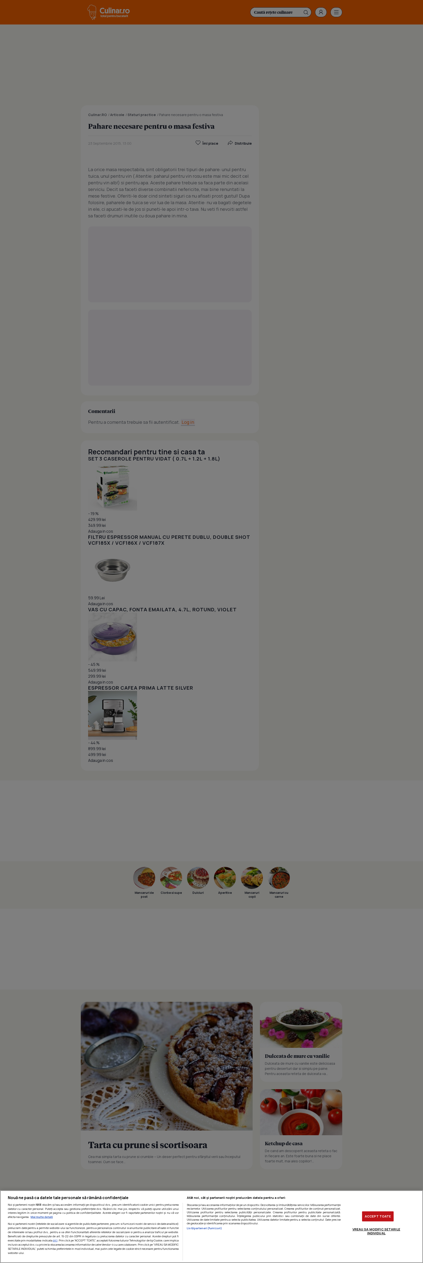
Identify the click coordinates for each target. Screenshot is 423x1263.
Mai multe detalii (42, 1217)
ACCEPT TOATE (378, 1216)
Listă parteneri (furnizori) (204, 1228)
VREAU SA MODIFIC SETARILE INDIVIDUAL (376, 1231)
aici (55, 1240)
